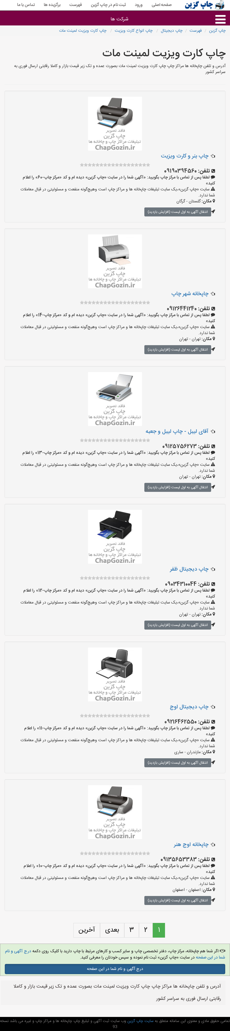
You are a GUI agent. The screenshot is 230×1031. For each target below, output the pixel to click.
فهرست (75, 5)
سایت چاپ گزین (140, 1021)
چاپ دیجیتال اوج (189, 707)
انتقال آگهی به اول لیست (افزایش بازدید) (178, 212)
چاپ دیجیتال (171, 30)
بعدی (112, 930)
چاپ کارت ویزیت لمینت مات (83, 30)
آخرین (86, 930)
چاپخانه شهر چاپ (189, 293)
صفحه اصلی (162, 5)
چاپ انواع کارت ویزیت (134, 30)
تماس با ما (26, 5)
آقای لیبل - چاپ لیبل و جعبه (177, 431)
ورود (139, 5)
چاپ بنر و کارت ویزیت (184, 156)
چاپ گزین (217, 30)
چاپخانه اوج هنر (191, 844)
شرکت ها (119, 19)
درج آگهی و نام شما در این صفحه (115, 969)
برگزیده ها (52, 5)
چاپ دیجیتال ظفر (189, 569)
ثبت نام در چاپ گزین (108, 5)
